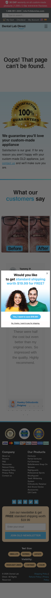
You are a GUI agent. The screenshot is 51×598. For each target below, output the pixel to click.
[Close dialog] (47, 273)
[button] (25, 296)
